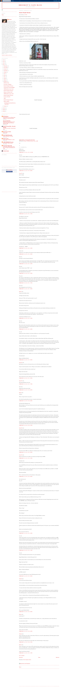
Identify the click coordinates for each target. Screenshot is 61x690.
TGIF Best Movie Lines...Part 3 (9, 89)
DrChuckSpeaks (5, 116)
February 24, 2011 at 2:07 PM (25, 425)
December (5, 66)
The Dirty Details (6, 151)
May (5, 76)
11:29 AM (25, 14)
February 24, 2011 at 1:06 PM (25, 170)
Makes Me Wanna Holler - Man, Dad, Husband (9, 127)
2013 (4, 61)
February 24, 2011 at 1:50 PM (25, 359)
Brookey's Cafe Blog (30, 5)
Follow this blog (9, 171)
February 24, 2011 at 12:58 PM (26, 152)
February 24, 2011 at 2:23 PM (25, 458)
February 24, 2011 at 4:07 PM (25, 642)
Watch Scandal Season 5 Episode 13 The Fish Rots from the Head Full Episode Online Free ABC (9, 122)
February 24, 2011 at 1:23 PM (25, 213)
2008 (4, 111)
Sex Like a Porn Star (7, 96)
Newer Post (21, 657)
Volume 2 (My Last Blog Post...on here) (9, 139)
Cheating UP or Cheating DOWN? (9, 87)
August (5, 72)
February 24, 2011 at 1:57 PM (25, 384)
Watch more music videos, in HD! (32, 141)
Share (20, 667)
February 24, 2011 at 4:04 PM (25, 631)
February (5, 81)
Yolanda (20, 578)
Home (39, 657)
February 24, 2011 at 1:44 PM (25, 329)
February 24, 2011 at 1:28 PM (25, 254)
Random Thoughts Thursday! (25, 12)
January (5, 106)
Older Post (57, 657)
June (5, 75)
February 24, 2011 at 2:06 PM (25, 389)
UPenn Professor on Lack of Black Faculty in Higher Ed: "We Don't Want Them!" (9, 118)
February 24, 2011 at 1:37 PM (25, 282)
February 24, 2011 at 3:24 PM (25, 533)
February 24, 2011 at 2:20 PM (25, 452)
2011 (4, 64)
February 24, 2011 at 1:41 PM (25, 318)
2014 (4, 59)
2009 (4, 109)
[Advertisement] (28, 677)
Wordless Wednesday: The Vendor (8, 136)
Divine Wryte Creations (7, 131)
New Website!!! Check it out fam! (8, 143)
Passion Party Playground (7, 145)
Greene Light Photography (7, 135)
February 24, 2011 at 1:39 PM (25, 288)
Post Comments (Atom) (27, 659)
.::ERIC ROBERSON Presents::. (8, 142)
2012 (4, 63)
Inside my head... (6, 138)
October (5, 69)
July (5, 73)
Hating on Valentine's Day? (8, 92)
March (5, 79)
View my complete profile (7, 55)
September (6, 70)
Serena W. (20, 173)
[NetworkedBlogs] (9, 169)
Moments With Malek (6, 120)
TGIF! (5, 98)
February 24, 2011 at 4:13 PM (25, 652)
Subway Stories (5, 132)
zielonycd (25, 141)
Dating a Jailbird (6, 101)
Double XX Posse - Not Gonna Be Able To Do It (27, 139)
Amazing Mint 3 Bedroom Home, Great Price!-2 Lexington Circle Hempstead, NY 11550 (9, 147)
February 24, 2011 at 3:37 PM (25, 550)
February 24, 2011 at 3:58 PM (25, 611)
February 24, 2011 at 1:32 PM (25, 263)
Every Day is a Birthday (7, 84)
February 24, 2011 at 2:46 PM (25, 476)
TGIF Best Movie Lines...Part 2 (9, 93)
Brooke (20, 291)
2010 (4, 108)
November (6, 67)
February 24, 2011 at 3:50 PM (25, 576)
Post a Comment (21, 655)
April (5, 78)
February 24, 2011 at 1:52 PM (25, 378)
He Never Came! (6, 82)
